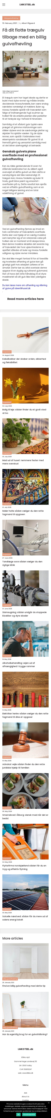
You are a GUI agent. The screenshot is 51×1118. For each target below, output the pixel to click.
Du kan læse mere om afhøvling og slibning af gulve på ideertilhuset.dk (24, 287)
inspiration (7, 352)
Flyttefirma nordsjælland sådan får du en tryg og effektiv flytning (24, 867)
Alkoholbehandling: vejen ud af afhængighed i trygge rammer (18, 664)
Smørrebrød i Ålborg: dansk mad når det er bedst (25, 816)
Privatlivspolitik (29, 1114)
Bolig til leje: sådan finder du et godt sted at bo (24, 411)
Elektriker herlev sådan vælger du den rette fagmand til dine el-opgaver (25, 715)
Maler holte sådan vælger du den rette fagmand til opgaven (23, 512)
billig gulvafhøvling (11, 18)
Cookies (25, 1100)
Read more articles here (25, 299)
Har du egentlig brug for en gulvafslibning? (25, 1034)
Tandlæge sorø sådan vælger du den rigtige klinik (22, 563)
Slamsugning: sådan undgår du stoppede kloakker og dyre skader (24, 614)
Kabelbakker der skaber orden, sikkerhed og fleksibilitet (24, 360)
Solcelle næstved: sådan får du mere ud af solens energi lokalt (25, 918)
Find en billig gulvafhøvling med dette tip (23, 986)
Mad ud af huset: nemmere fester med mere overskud (23, 462)
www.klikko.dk (27, 1073)
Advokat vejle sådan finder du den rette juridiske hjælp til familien (23, 766)
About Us (25, 1096)
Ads (25, 1093)
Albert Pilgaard (28, 23)
